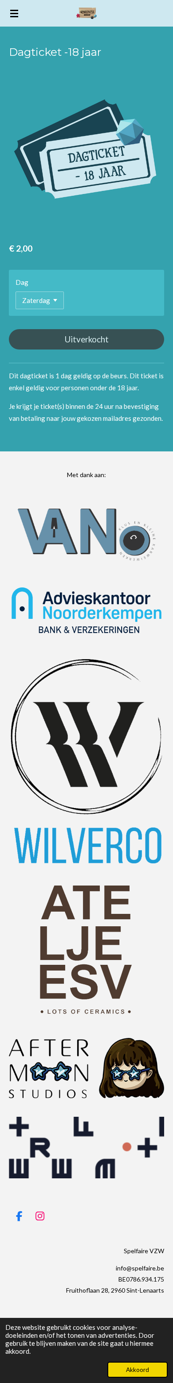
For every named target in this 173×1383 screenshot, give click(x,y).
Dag (22, 282)
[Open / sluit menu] (14, 13)
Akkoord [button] (137, 1369)
